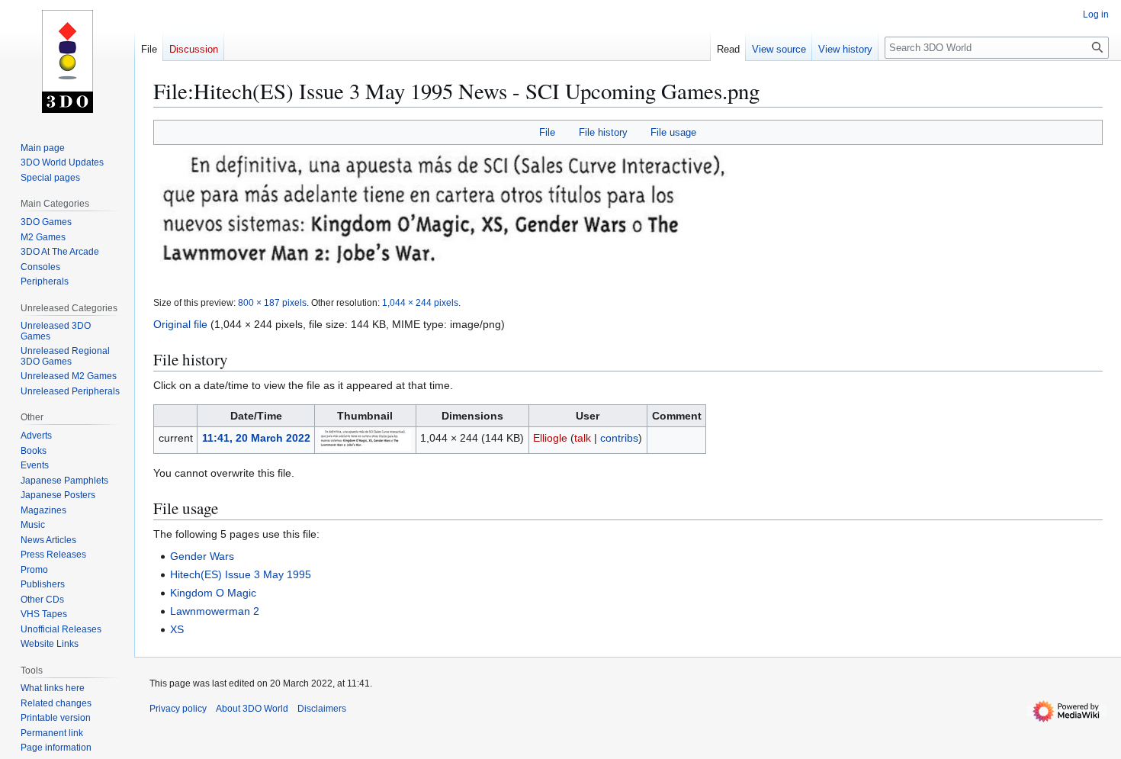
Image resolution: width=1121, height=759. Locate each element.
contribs (619, 438)
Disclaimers (321, 708)
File (547, 132)
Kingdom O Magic (213, 593)
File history (603, 132)
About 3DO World (252, 708)
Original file (180, 324)
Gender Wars (202, 556)
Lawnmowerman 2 (214, 611)
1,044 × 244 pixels (420, 302)
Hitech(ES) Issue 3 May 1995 (240, 574)
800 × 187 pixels (272, 302)
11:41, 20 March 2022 (256, 438)
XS (177, 629)
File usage (673, 132)
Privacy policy (178, 708)
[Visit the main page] (67, 61)
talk (582, 438)
